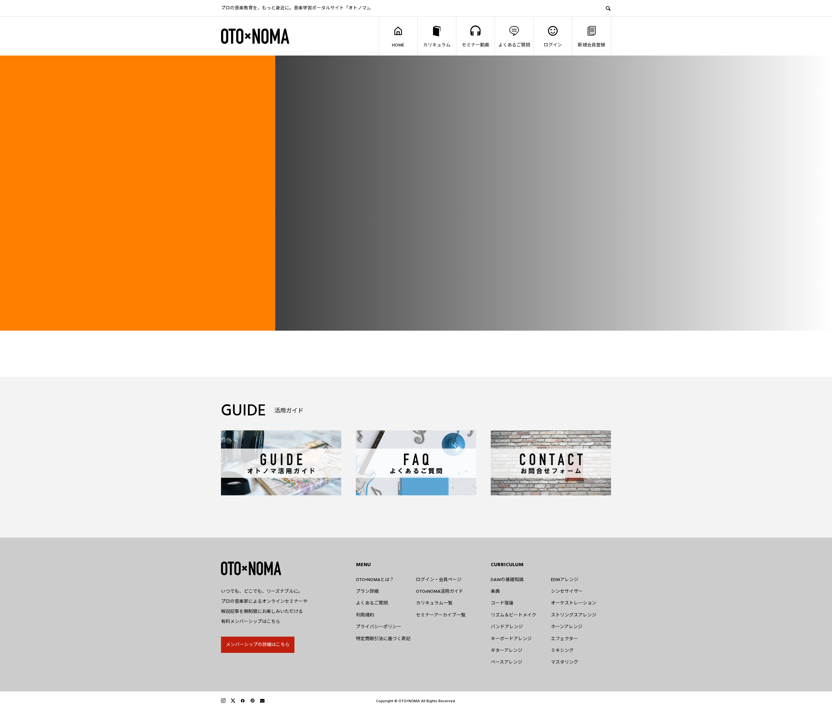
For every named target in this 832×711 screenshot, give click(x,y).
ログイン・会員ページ (439, 580)
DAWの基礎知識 (507, 580)
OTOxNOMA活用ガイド (439, 591)
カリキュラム (436, 45)
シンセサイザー (567, 591)
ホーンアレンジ (566, 627)
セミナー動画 (475, 45)
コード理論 (502, 603)
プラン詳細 (367, 591)
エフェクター (564, 639)
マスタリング (564, 662)
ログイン (553, 45)
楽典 (495, 591)
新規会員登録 (591, 45)
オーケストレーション (573, 603)
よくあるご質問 (514, 45)
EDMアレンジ (564, 580)
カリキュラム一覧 (434, 603)
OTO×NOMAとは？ (375, 580)
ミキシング (562, 650)
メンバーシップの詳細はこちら (258, 644)
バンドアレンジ (507, 627)
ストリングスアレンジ (573, 615)
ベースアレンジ (506, 662)
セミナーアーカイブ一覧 (440, 615)
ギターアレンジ (506, 650)
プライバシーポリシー (378, 627)
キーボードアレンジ (511, 639)
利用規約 (365, 615)
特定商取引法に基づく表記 (383, 639)
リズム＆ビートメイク (513, 615)
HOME (398, 45)
